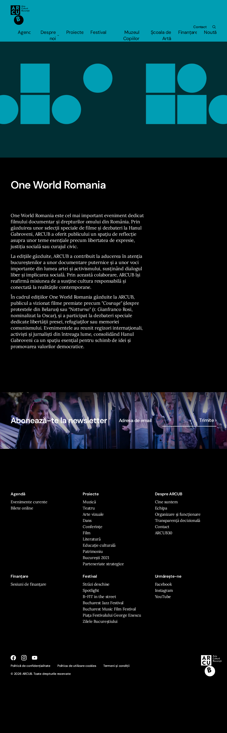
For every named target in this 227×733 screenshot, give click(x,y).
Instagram (164, 590)
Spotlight (91, 590)
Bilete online (22, 508)
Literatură (91, 539)
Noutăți (210, 32)
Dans (87, 520)
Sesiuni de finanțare (28, 584)
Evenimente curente (29, 501)
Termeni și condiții (116, 666)
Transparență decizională (177, 520)
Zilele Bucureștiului (100, 621)
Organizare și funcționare (178, 514)
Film (86, 532)
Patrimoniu (93, 551)
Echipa (161, 508)
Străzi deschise (96, 584)
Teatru (89, 508)
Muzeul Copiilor (131, 35)
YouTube (163, 596)
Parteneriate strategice (103, 563)
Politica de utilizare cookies (76, 666)
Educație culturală (99, 545)
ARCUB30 (163, 532)
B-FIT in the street (99, 596)
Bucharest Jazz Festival (103, 602)
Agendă (24, 32)
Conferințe (92, 526)
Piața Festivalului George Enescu (112, 615)
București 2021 (96, 557)
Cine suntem (166, 501)
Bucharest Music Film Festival (109, 608)
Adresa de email (135, 420)
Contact (200, 27)
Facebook (163, 584)
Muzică (89, 501)
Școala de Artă (161, 35)
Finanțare (187, 32)
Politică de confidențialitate (30, 666)
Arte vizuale (93, 514)
